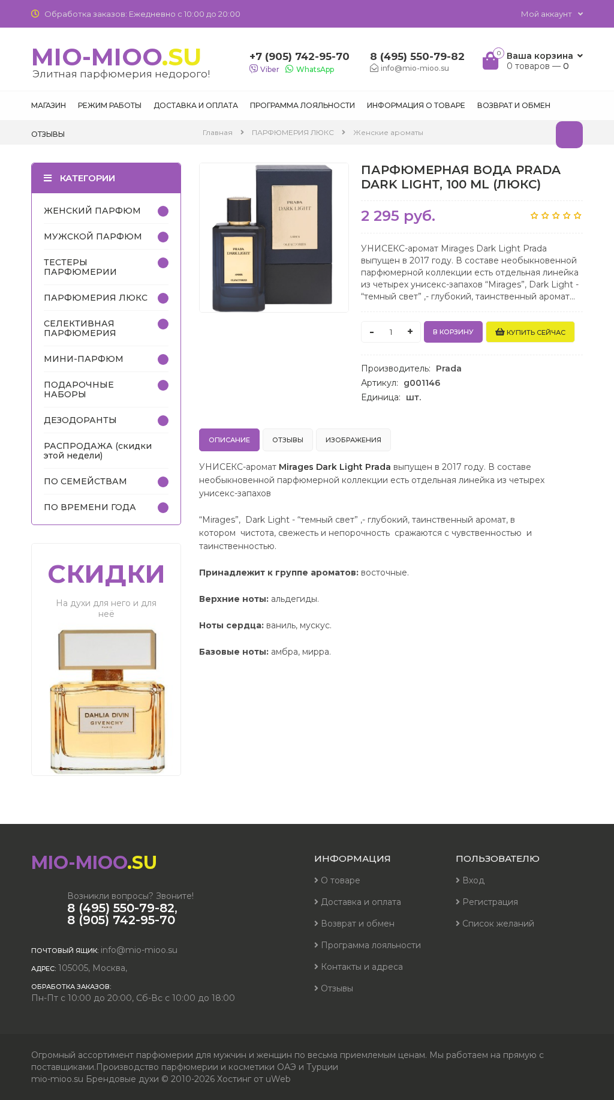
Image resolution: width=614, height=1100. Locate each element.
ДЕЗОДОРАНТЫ (80, 420)
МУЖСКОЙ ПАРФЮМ (93, 236)
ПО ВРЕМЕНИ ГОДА (90, 507)
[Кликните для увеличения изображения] (274, 238)
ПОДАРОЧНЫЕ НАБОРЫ (79, 389)
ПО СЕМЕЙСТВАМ (85, 481)
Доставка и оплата (359, 902)
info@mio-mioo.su (139, 950)
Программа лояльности (369, 945)
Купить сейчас (535, 332)
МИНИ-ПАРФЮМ (84, 358)
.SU (120, 61)
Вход (472, 880)
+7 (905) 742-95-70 (299, 56)
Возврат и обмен (356, 923)
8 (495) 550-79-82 (417, 56)
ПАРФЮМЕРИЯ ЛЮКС (96, 297)
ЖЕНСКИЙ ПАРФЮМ (92, 210)
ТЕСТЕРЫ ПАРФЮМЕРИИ (80, 267)
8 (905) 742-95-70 (121, 920)
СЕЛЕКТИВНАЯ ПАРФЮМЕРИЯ (80, 328)
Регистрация (489, 902)
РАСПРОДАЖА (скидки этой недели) (98, 450)
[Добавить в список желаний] (333, 179)
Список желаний (497, 923)
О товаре (339, 880)
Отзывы (335, 988)
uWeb (278, 1079)
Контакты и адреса (360, 966)
